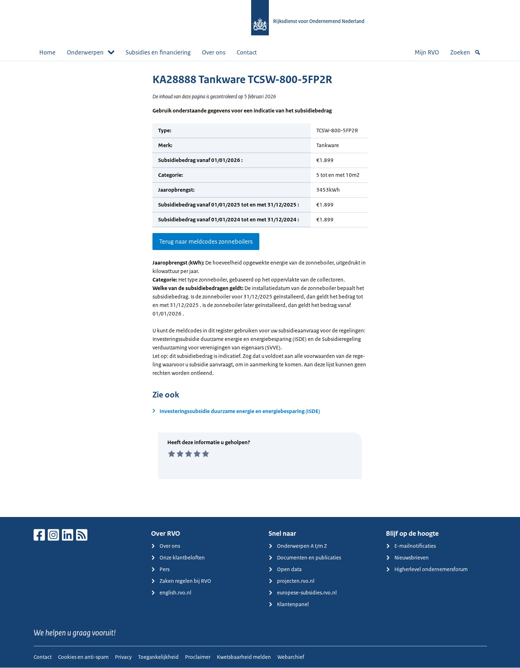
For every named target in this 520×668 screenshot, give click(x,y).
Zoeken (460, 52)
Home (47, 52)
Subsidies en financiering (158, 52)
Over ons (213, 52)
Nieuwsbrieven (411, 557)
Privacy (123, 657)
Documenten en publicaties (309, 557)
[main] (260, 289)
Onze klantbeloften (182, 557)
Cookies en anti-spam (83, 657)
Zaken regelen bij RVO (185, 580)
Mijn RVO (427, 52)
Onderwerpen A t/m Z (302, 545)
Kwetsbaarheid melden (244, 657)
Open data (289, 569)
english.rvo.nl (175, 592)
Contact (247, 52)
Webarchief (290, 657)
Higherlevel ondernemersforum (431, 569)
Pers (164, 569)
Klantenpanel (293, 604)
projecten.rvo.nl (295, 580)
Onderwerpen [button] (85, 52)
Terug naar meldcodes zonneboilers (206, 241)
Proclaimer (197, 657)
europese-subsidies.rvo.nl (307, 592)
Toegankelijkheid (158, 657)
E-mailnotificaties (415, 545)
